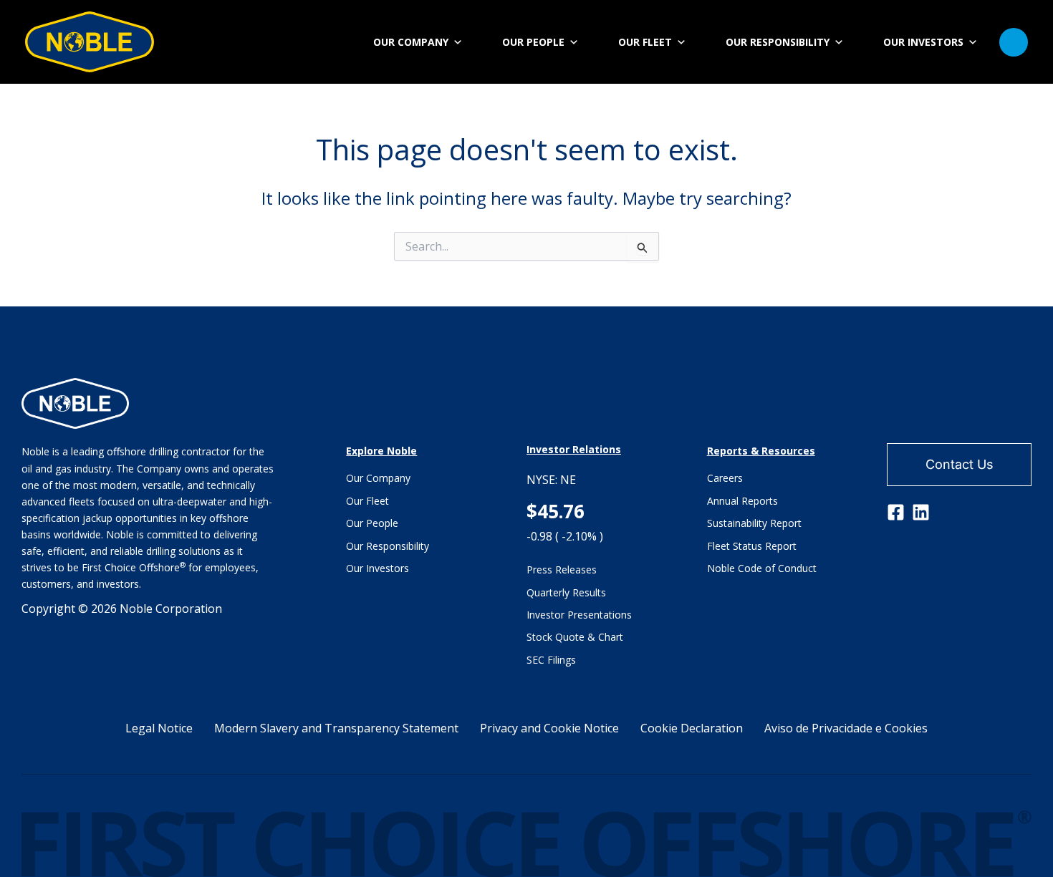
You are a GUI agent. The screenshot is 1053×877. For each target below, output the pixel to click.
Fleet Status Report (752, 546)
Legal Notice (159, 728)
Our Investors (377, 568)
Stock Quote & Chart (574, 637)
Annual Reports (742, 501)
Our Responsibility (387, 546)
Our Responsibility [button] (778, 42)
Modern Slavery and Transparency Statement (336, 728)
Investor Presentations (579, 614)
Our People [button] (533, 42)
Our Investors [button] (923, 42)
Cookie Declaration (691, 728)
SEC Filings (551, 660)
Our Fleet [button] (645, 42)
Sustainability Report (754, 523)
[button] (1013, 42)
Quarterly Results (566, 592)
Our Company (378, 478)
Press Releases (561, 569)
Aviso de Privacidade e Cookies (846, 728)
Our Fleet (367, 501)
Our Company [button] (410, 42)
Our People (372, 523)
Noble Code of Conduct (762, 568)
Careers (725, 478)
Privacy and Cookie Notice (549, 728)
